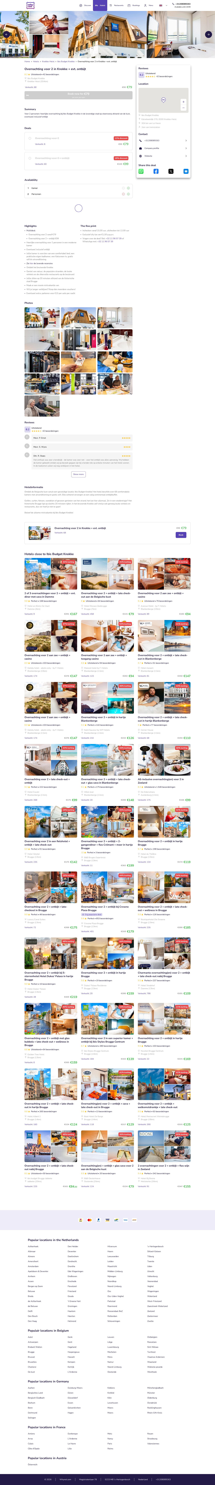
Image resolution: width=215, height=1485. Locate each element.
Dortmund (32, 1412)
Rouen (150, 1433)
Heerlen (71, 1316)
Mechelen (112, 1352)
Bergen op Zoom (35, 1286)
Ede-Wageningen (75, 1271)
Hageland (72, 1347)
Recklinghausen (154, 1407)
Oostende (112, 1372)
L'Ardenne (72, 1372)
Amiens (31, 1433)
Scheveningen (114, 1321)
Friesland (72, 1291)
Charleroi (32, 1367)
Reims (110, 1448)
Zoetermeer (152, 1316)
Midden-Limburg (115, 1271)
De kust (31, 1372)
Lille (70, 1448)
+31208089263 (163, 1479)
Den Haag (32, 1321)
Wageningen (153, 1291)
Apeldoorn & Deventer (38, 1271)
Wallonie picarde (154, 1367)
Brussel (31, 1357)
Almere (31, 1256)
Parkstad (111, 1301)
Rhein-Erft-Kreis (154, 1412)
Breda (30, 1296)
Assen (31, 1281)
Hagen (71, 1412)
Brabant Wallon (35, 1347)
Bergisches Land (35, 1393)
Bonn (30, 1407)
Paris (110, 1443)
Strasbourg (152, 1438)
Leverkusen (113, 1402)
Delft (30, 1311)
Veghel (150, 1286)
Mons (110, 1357)
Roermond (112, 1306)
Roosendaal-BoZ (115, 1311)
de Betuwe (33, 1306)
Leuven (111, 1337)
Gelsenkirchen (74, 1407)
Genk (70, 1337)
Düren (70, 1393)
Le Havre (72, 1443)
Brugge (31, 1352)
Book (181, 535)
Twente (150, 1261)
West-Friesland (154, 1301)
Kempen (71, 1362)
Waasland (151, 1362)
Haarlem (71, 1311)
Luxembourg (113, 1347)
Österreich (32, 1464)
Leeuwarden (113, 1256)
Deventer (72, 1251)
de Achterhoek (34, 1301)
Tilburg (150, 1256)
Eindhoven (72, 1276)
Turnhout (151, 1352)
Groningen (72, 1306)
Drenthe (71, 1266)
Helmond (72, 1321)
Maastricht (112, 1266)
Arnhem (31, 1276)
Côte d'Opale (34, 1448)
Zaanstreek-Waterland (157, 1306)
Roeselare (152, 1342)
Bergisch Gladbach (36, 1397)
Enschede (72, 1281)
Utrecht (150, 1271)
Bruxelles (32, 1362)
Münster (151, 1393)
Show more (78, 474)
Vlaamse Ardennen (156, 1357)
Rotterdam (112, 1316)
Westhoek (152, 1372)
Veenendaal (152, 1281)
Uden (149, 1266)
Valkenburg (152, 1276)
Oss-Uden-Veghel (116, 1296)
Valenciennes (153, 1443)
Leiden (111, 1261)
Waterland (152, 1296)
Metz (110, 1433)
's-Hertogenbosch (155, 1246)
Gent (70, 1342)
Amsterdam (33, 1266)
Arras (30, 1438)
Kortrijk (71, 1367)
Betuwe (31, 1291)
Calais (30, 1443)
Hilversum (112, 1246)
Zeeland (151, 1311)
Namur (111, 1362)
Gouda (71, 1296)
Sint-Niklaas (152, 1347)
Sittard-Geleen (154, 1251)
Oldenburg (152, 1397)
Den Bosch (33, 1316)
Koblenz (111, 1388)
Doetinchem (73, 1256)
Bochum (31, 1402)
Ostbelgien (152, 1337)
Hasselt (71, 1357)
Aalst (30, 1337)
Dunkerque (73, 1433)
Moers (110, 1407)
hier (31, 263)
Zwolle (150, 1321)
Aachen (31, 1388)
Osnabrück (152, 1402)
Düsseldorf (73, 1397)
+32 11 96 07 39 (114, 238)
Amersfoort (33, 1261)
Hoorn (110, 1251)
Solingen (32, 1417)
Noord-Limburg (114, 1286)
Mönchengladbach (155, 1388)
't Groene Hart (74, 1301)
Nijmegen (112, 1276)
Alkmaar (31, 1251)
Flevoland (72, 1286)
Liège (110, 1342)
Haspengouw (74, 1352)
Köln (110, 1397)
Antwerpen (33, 1342)
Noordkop (112, 1281)
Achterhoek (33, 1246)
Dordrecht (72, 1261)
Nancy (110, 1438)
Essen (70, 1402)
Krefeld (111, 1393)
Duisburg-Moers (75, 1388)
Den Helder (73, 1246)
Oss (109, 1291)
